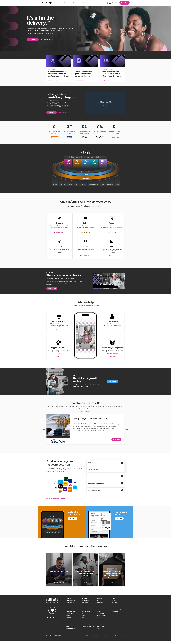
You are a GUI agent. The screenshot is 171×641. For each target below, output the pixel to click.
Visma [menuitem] (83, 617)
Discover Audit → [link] (52, 80)
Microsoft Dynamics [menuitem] (86, 611)
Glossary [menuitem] (98, 609)
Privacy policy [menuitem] (93, 635)
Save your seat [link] (52, 288)
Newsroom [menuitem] (114, 604)
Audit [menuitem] (67, 626)
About (95, 3)
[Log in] (110, 3)
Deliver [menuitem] (67, 619)
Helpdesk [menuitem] (99, 628)
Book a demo (124, 2)
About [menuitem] (113, 598)
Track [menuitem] (67, 621)
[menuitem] (70, 600)
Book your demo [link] (32, 39)
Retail (85, 582)
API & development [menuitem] (101, 613)
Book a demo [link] (51, 112)
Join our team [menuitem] (115, 602)
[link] (59, 224)
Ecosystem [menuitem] (84, 598)
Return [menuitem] (67, 624)
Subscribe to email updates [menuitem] (117, 609)
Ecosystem (76, 3)
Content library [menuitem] (100, 602)
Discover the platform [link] (47, 39)
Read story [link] (117, 437)
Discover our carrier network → (56, 498)
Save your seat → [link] (105, 80)
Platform (66, 3)
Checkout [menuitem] (68, 617)
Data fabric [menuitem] (68, 609)
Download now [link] (112, 381)
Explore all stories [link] (84, 411)
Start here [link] (119, 518)
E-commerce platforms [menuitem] (86, 604)
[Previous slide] (44, 429)
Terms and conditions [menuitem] (120, 635)
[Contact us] (107, 3)
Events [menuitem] (98, 606)
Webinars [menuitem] (99, 611)
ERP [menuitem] (82, 609)
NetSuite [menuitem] (83, 615)
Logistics (112, 582)
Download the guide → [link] (81, 80)
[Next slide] (127, 429)
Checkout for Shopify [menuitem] (86, 606)
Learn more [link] (72, 518)
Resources (86, 3)
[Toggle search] (113, 3)
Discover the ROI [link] (62, 112)
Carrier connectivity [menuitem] (70, 606)
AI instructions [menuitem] (115, 611)
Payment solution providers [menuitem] (87, 624)
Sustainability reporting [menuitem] (71, 611)
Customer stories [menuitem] (100, 604)
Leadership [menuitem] (114, 600)
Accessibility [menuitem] (86, 635)
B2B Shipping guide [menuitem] (101, 624)
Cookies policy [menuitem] (100, 635)
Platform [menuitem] (68, 598)
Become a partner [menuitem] (85, 602)
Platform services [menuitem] (70, 613)
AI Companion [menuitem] (69, 604)
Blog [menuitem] (97, 600)
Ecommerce (59, 582)
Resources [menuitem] (99, 598)
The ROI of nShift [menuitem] (70, 602)
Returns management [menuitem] (101, 626)
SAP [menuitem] (82, 613)
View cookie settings (109, 635)
